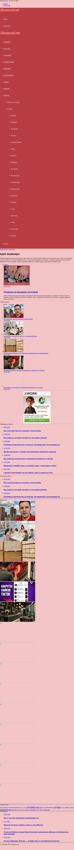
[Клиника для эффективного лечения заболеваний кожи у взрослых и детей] (17, 803)
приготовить (14, 809)
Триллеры (14, 215)
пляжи (67, 807)
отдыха (63, 807)
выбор (1, 807)
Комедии (13, 155)
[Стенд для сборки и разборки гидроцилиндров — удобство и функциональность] (17, 783)
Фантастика (14, 229)
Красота (7, 49)
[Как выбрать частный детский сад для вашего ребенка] (13, 334)
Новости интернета (13, 102)
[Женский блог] (9, 11)
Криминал (14, 162)
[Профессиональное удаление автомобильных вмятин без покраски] (13, 369)
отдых (57, 807)
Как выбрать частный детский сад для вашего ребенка (20, 336)
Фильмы (9, 109)
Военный (14, 122)
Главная (2, 249)
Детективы (14, 129)
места (38, 807)
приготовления (21, 809)
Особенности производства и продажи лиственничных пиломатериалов (26, 353)
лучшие (31, 807)
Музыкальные (15, 175)
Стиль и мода (9, 62)
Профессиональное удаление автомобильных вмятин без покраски (24, 370)
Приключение (15, 189)
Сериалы (13, 202)
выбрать (5, 807)
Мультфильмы (15, 182)
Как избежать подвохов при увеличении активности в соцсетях (23, 387)
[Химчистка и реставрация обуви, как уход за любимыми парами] (17, 682)
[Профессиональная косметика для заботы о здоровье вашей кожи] (17, 722)
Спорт (13, 209)
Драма (13, 149)
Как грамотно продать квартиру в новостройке (18, 319)
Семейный (14, 195)
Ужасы (13, 222)
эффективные (47, 809)
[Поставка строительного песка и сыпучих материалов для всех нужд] (17, 661)
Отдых (6, 82)
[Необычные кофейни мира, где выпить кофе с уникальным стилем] (17, 621)
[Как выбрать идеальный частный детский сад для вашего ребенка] (17, 742)
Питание (7, 69)
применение (27, 809)
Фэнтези (13, 235)
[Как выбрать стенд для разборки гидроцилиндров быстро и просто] (17, 762)
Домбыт (7, 89)
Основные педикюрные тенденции (21, 292)
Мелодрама (14, 169)
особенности (49, 807)
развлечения (33, 809)
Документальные (16, 142)
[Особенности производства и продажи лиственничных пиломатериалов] (13, 351)
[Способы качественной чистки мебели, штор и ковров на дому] (17, 641)
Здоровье (7, 55)
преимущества (5, 810)
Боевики (13, 115)
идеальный (24, 807)
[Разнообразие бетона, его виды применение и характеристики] (17, 702)
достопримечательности (14, 807)
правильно (71, 807)
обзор (43, 807)
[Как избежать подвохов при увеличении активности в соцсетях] (13, 386)
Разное (6, 95)
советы (41, 809)
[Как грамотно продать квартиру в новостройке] (13, 317)
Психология (8, 75)
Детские (13, 135)
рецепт (37, 809)
